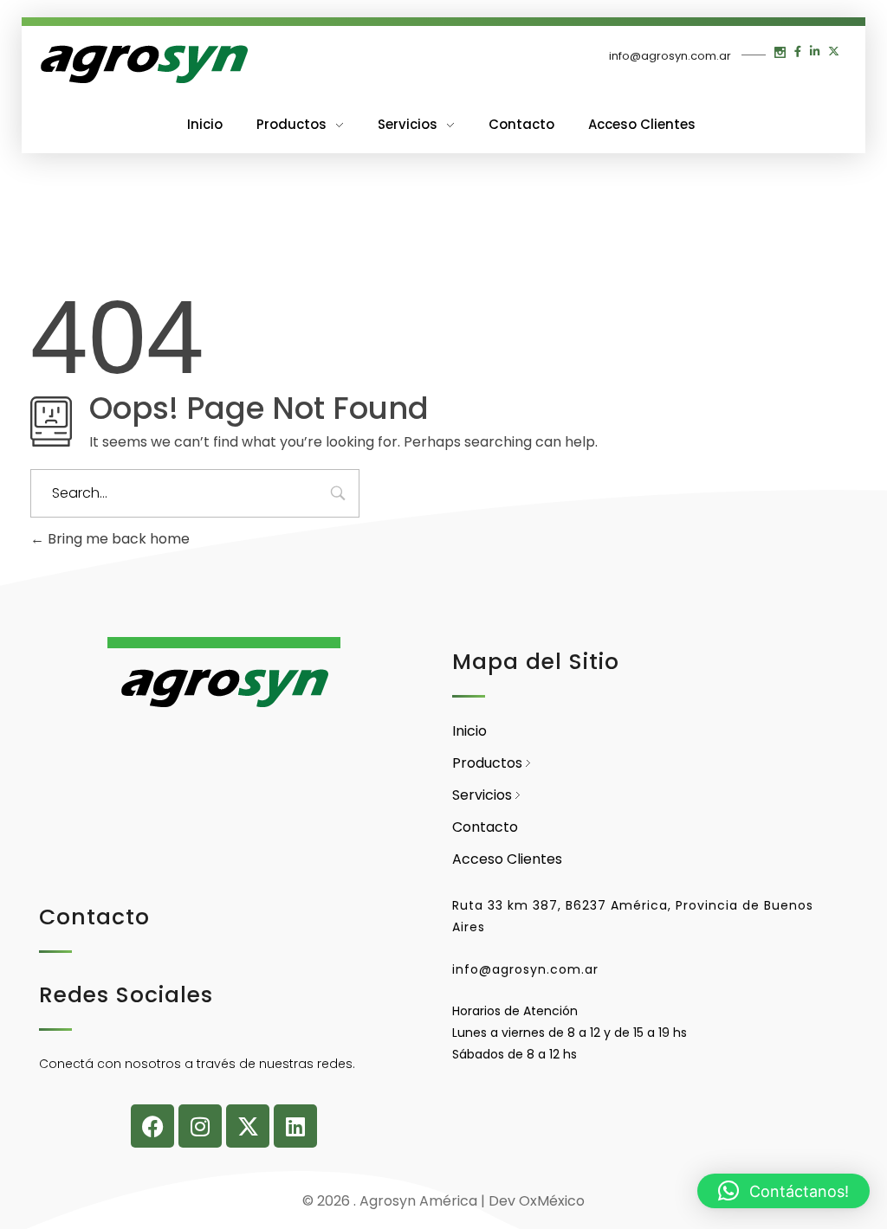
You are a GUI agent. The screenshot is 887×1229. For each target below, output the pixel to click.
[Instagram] (200, 1126)
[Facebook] (152, 1126)
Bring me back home (117, 539)
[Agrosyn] (143, 65)
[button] (783, 1191)
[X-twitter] (247, 1126)
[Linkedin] (295, 1126)
